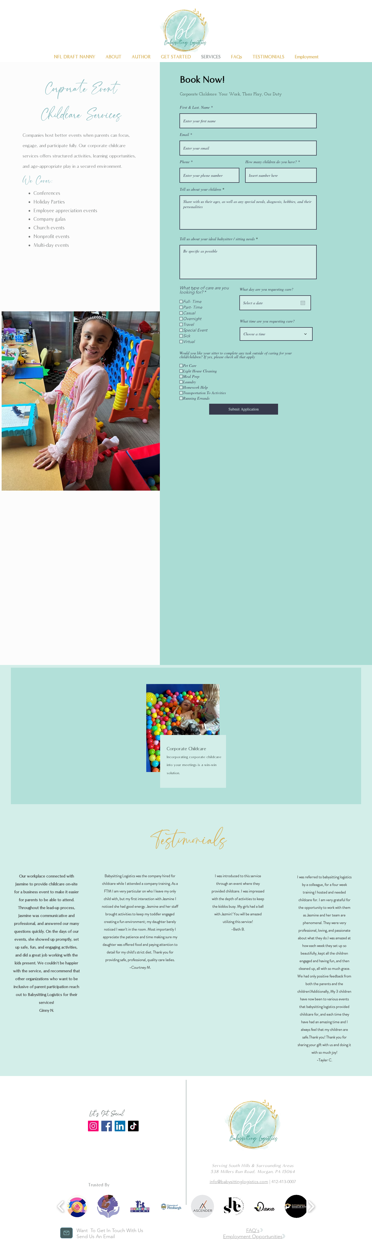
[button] (77, 1206)
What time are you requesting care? (267, 321)
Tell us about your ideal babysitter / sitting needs (217, 239)
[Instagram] (93, 1126)
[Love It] (66, 1232)
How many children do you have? (271, 162)
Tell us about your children (200, 189)
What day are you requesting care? (266, 289)
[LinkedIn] (120, 1126)
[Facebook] (106, 1126)
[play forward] (311, 1206)
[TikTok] (133, 1126)
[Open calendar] (303, 303)
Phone (185, 162)
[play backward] (61, 1206)
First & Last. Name (195, 107)
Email (184, 134)
